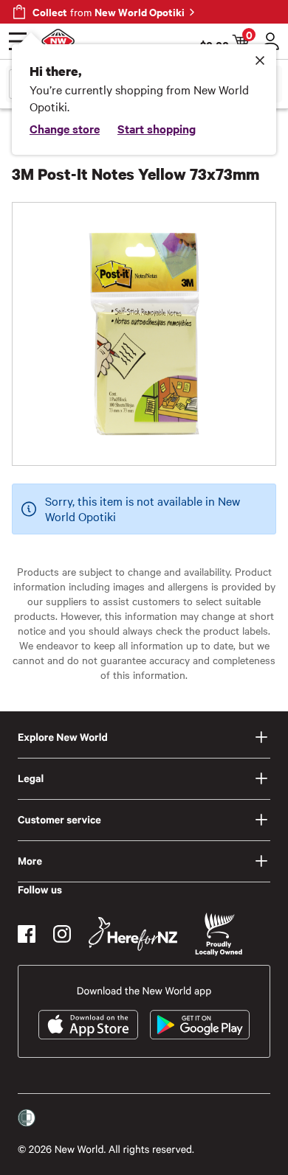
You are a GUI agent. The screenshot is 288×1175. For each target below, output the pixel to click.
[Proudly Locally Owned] (218, 934)
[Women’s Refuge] (26, 1118)
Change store (65, 128)
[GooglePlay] (200, 1024)
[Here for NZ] (133, 934)
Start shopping (156, 128)
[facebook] (26, 934)
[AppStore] (88, 1024)
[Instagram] (62, 934)
